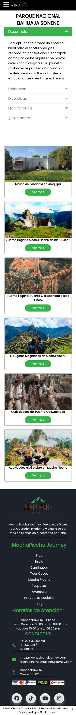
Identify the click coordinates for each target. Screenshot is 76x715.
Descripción (19, 31)
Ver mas (38, 192)
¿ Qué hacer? (20, 117)
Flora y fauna (20, 108)
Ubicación (17, 88)
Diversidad (17, 98)
